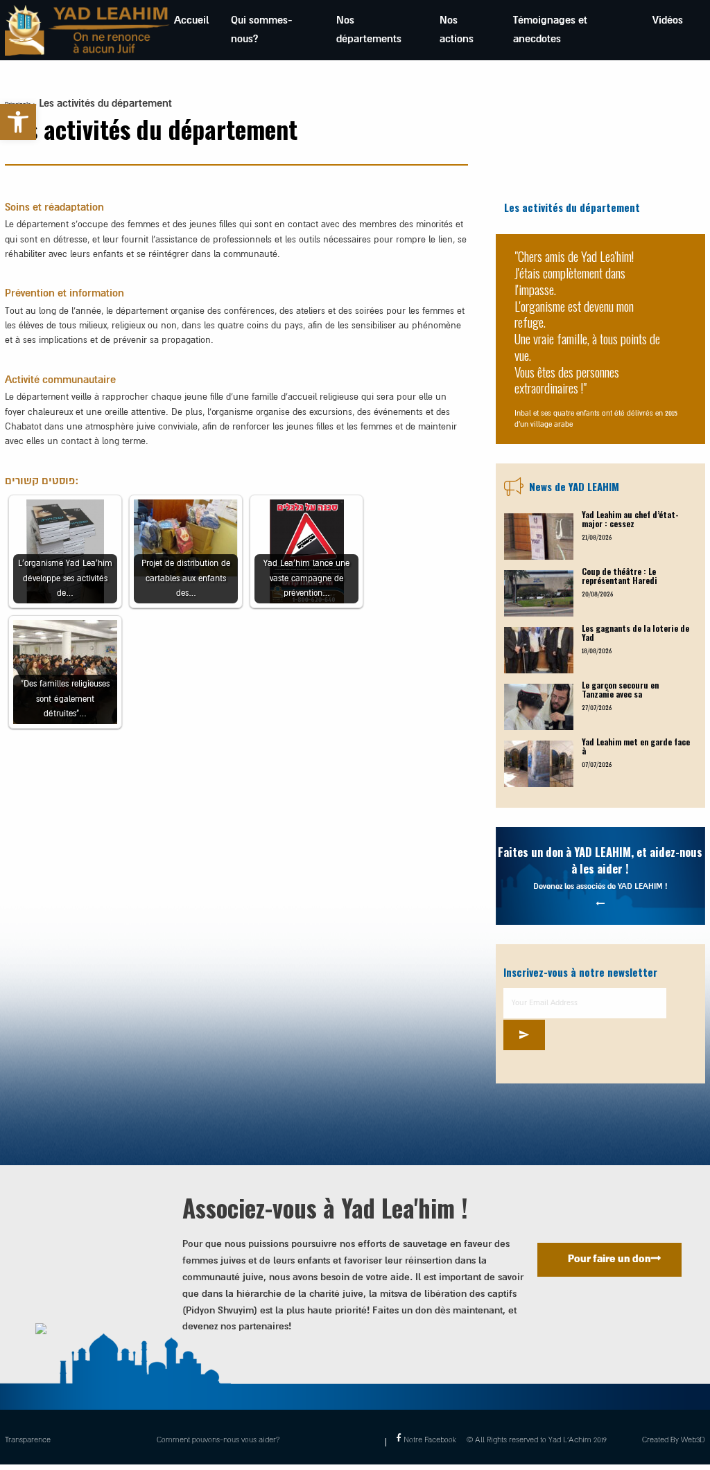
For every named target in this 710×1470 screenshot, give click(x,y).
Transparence (28, 1439)
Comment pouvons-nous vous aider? (218, 1439)
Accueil (191, 20)
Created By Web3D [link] (673, 1439)
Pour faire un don (609, 1259)
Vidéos (667, 20)
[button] (18, 122)
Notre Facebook (430, 1439)
